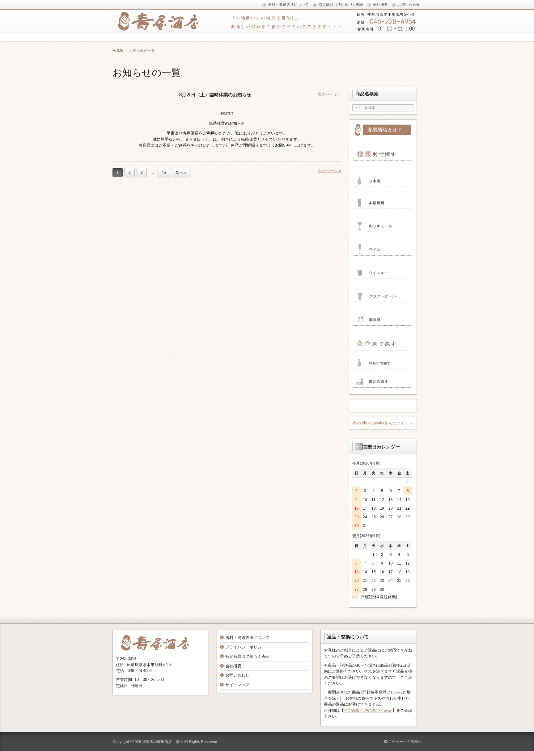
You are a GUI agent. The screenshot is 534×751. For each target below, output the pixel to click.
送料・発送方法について (247, 637)
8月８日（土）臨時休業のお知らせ (215, 94)
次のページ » (329, 94)
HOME (118, 50)
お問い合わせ (237, 675)
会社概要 (233, 666)
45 (164, 172)
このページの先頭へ (404, 742)
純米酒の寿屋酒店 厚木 (162, 742)
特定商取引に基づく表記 (247, 656)
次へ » (181, 172)
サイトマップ (237, 684)
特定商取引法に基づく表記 (368, 710)
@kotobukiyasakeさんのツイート (382, 423)
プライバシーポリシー (245, 647)
